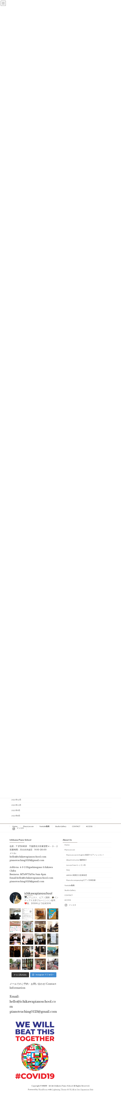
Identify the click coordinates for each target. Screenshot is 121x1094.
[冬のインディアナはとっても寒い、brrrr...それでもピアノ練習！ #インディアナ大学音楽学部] (52, 964)
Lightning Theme (59, 1090)
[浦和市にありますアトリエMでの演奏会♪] (52, 926)
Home (14, 826)
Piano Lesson (28, 826)
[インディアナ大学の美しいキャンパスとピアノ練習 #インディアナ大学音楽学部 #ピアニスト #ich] (27, 964)
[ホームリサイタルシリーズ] (40, 939)
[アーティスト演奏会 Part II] (15, 939)
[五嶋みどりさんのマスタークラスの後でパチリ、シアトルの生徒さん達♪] (15, 951)
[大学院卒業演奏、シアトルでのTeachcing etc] (27, 951)
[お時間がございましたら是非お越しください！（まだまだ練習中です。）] (52, 913)
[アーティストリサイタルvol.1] (27, 939)
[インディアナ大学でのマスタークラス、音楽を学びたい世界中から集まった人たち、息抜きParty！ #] (52, 951)
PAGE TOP (115, 1058)
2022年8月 (15, 816)
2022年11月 (16, 805)
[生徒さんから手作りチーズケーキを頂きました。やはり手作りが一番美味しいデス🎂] (40, 913)
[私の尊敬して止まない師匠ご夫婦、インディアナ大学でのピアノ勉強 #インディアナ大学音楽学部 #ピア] (40, 964)
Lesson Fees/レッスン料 (76, 865)
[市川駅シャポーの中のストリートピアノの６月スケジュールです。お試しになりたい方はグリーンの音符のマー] (15, 926)
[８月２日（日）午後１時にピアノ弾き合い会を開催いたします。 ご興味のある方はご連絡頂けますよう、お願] (27, 913)
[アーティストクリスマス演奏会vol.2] (40, 926)
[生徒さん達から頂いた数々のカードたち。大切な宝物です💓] (27, 926)
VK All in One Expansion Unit (81, 1090)
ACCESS (89, 826)
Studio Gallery (60, 826)
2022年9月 (15, 810)
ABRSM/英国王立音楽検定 (76, 875)
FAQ (68, 870)
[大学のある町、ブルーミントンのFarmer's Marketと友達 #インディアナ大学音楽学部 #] (15, 964)
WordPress (43, 1090)
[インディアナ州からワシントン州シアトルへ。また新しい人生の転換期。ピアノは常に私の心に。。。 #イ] (40, 951)
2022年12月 (16, 800)
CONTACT (76, 826)
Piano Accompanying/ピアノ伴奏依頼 (80, 880)
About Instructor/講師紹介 (76, 860)
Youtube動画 (44, 826)
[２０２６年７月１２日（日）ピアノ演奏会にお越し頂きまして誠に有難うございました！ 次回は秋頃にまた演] (15, 913)
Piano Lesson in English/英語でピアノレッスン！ (85, 855)
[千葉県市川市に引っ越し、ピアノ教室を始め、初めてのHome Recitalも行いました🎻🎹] (52, 939)
